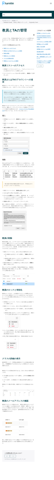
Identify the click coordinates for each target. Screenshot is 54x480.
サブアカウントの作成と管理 (44, 41)
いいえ (13, 456)
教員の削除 (6, 53)
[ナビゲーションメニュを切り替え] (50, 3)
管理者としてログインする (43, 33)
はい (7, 456)
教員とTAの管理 (41, 46)
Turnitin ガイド (6, 20)
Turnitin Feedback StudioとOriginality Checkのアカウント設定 (44, 37)
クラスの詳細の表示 (9, 58)
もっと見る (40, 65)
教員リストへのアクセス (10, 48)
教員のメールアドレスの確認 (11, 61)
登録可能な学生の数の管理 (43, 54)
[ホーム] (8, 3)
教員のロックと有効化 (9, 56)
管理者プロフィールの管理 (43, 49)
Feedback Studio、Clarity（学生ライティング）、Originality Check (21, 22)
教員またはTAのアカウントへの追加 (13, 51)
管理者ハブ (15, 20)
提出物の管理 (40, 51)
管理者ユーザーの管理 (42, 44)
